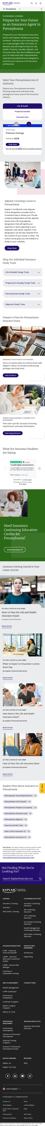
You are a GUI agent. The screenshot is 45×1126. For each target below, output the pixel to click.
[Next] (29, 124)
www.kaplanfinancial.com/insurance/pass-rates (18, 858)
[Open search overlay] (31, 3)
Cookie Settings (29, 1105)
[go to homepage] (22, 890)
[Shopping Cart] (36, 3)
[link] (7, 1076)
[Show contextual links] (41, 9)
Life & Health (22, 106)
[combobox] (11, 9)
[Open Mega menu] (40, 3)
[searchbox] (22, 879)
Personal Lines (22, 117)
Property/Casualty (22, 111)
